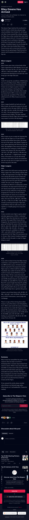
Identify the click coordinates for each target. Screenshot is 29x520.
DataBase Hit (8, 19)
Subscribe (20, 2)
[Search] (26, 451)
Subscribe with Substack (15, 496)
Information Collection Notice (15, 410)
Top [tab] (3, 452)
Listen (25, 20)
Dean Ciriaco (11, 461)
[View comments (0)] (7, 24)
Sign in (26, 2)
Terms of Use (22, 409)
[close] (24, 471)
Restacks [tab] (11, 433)
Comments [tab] (4, 433)
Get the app (22, 513)
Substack (7, 517)
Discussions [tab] (12, 452)
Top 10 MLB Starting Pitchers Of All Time (10, 456)
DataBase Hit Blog (6, 6)
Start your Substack (11, 513)
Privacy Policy (17, 503)
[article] (14, 459)
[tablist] (7, 433)
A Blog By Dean (5, 459)
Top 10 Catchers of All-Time (10, 467)
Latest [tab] (6, 452)
